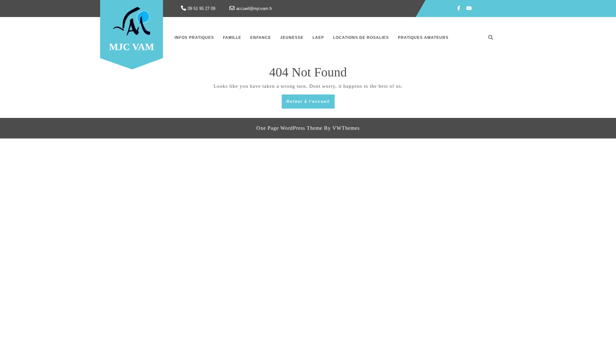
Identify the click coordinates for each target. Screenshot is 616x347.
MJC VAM (131, 46)
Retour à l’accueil (311, 103)
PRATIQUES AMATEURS (423, 37)
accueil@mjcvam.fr (254, 8)
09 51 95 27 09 (201, 8)
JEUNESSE (292, 37)
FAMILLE (232, 37)
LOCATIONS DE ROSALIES (361, 37)
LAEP (318, 37)
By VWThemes (342, 128)
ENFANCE (260, 37)
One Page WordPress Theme (289, 128)
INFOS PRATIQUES (194, 37)
